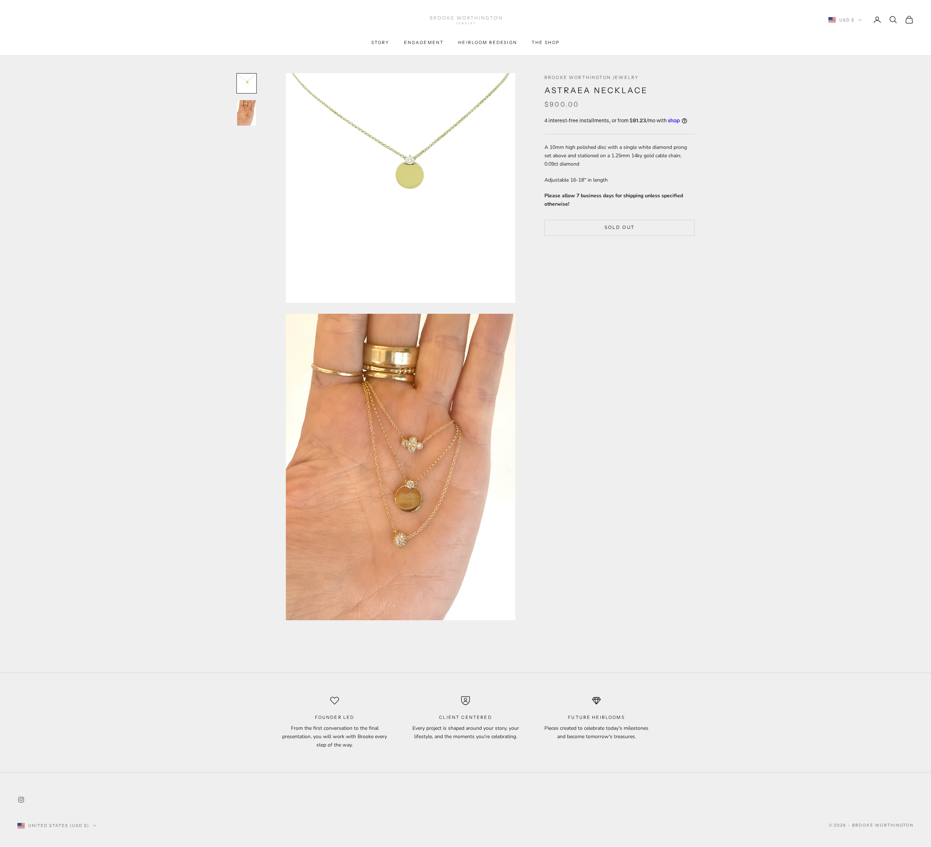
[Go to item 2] (246, 112)
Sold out (619, 227)
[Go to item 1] (246, 83)
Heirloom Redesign (487, 42)
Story (380, 42)
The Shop (546, 42)
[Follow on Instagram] (21, 799)
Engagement (424, 42)
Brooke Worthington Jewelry (591, 77)
